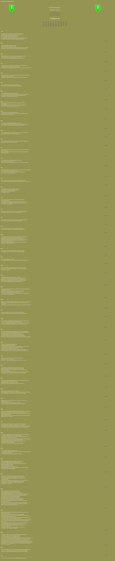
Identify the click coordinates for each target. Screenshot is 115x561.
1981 (48, 24)
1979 (43, 24)
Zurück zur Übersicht (54, 12)
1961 (48, 21)
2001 (48, 26)
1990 (46, 25)
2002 (51, 26)
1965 (58, 21)
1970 (46, 22)
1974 (56, 22)
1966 (61, 21)
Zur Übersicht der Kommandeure (54, 13)
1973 (53, 22)
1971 (48, 22)
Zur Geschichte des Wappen (55, 15)
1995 (58, 25)
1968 (66, 21)
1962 (51, 21)
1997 (63, 25)
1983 (53, 24)
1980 (46, 24)
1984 (56, 24)
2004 (56, 26)
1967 (63, 21)
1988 (66, 24)
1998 (66, 25)
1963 (53, 21)
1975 (58, 22)
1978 (66, 22)
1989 (43, 25)
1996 (61, 25)
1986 (61, 24)
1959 (43, 21)
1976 (61, 22)
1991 (48, 25)
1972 (51, 22)
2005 (58, 26)
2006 (61, 26)
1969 (43, 22)
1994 (56, 25)
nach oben (106, 41)
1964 (56, 21)
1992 (51, 25)
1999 (43, 26)
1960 (46, 21)
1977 (63, 22)
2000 (46, 26)
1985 (58, 24)
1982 (51, 24)
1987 (63, 24)
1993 (53, 25)
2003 (53, 26)
